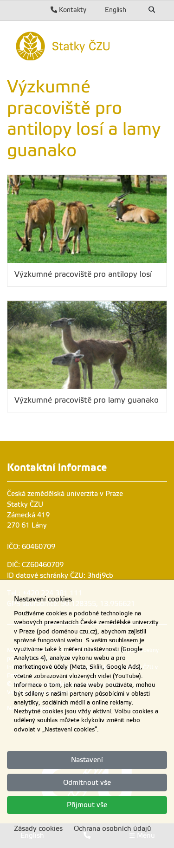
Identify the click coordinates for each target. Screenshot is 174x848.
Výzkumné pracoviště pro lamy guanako (86, 400)
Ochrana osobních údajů (112, 828)
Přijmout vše (87, 805)
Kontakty (71, 9)
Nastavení (87, 759)
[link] (87, 45)
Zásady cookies (38, 828)
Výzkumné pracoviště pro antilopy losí (83, 274)
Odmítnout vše (87, 782)
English (115, 9)
